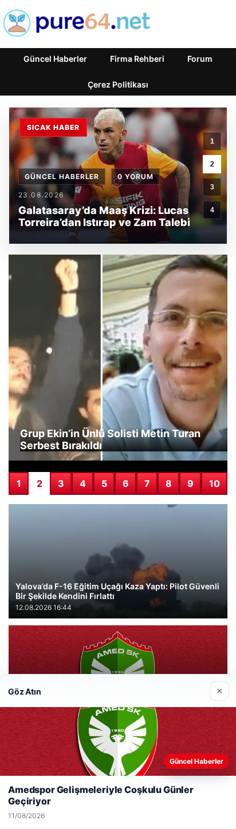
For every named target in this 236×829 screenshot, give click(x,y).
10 (214, 483)
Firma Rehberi (137, 59)
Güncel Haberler (55, 59)
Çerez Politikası (118, 84)
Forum (200, 59)
